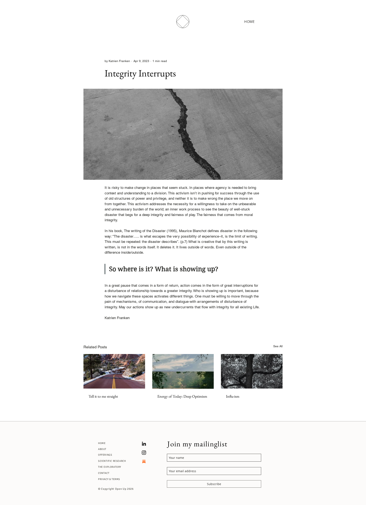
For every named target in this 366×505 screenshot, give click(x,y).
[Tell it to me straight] (114, 371)
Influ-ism (232, 396)
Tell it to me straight (103, 396)
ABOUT (102, 449)
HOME (101, 443)
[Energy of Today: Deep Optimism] (183, 371)
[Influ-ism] (252, 371)
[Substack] (144, 461)
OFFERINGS (105, 455)
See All (278, 346)
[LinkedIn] (144, 444)
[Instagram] (144, 452)
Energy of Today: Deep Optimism (182, 396)
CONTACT (103, 473)
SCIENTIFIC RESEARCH (112, 461)
